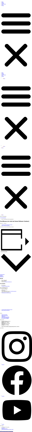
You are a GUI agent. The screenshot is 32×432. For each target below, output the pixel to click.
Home (2, 1)
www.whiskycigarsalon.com (8, 281)
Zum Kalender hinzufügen (4, 251)
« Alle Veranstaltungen (3, 217)
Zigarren (3, 3)
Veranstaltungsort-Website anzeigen (6, 292)
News (2, 4)
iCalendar (1, 275)
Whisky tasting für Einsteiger (6, 225)
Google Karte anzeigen (13, 291)
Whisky (3, 2)
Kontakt (3, 5)
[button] (16, 39)
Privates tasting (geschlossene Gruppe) (7, 224)
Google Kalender (2, 274)
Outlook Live (2, 276)
